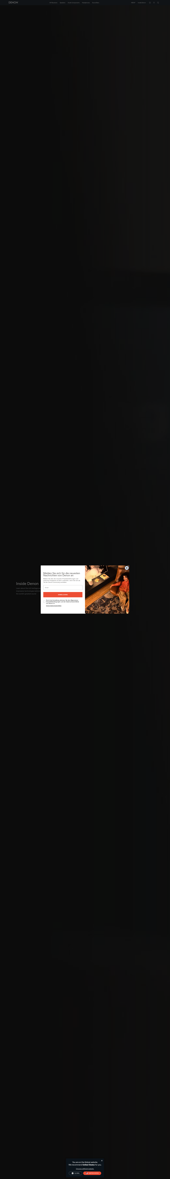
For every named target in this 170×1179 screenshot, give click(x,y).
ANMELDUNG (63, 594)
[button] (92, 1173)
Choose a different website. (85, 1169)
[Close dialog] (102, 1160)
